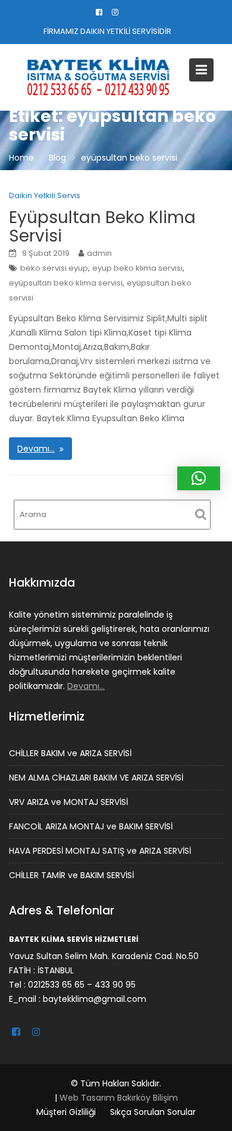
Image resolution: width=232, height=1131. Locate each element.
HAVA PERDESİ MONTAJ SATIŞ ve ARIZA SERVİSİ (100, 851)
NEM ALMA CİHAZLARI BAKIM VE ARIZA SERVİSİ (96, 778)
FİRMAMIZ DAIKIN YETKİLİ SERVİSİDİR (107, 31)
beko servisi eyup (54, 268)
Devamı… (36, 449)
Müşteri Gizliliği (66, 1112)
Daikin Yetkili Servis (44, 195)
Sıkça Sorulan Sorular (153, 1112)
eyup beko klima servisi (137, 268)
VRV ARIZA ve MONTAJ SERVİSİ (68, 802)
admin (99, 253)
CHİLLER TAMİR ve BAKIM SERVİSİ (71, 875)
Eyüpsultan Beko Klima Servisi (102, 226)
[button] (198, 478)
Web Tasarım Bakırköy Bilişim (118, 1098)
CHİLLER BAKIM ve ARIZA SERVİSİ (70, 753)
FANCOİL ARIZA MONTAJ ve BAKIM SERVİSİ (91, 826)
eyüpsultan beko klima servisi (66, 283)
